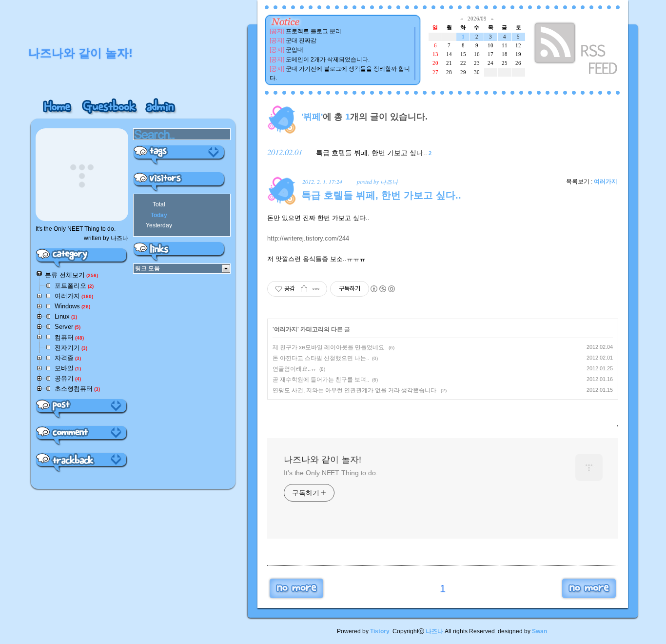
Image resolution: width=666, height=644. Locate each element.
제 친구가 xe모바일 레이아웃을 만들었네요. (329, 347)
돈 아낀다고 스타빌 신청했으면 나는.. (321, 358)
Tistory (380, 631)
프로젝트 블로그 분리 (313, 31)
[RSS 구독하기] (577, 50)
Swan (539, 631)
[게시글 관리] (316, 289)
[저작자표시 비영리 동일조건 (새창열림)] (382, 289)
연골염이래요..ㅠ (294, 368)
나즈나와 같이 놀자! (322, 459)
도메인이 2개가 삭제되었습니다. (328, 59)
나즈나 (434, 631)
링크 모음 (147, 268)
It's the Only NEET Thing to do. (331, 473)
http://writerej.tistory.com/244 (308, 238)
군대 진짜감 (301, 40)
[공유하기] (304, 289)
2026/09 (477, 18)
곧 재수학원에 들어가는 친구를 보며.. (321, 379)
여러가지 (605, 181)
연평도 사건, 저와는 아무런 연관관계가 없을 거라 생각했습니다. (355, 390)
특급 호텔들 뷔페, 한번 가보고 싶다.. (371, 153)
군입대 (294, 49)
